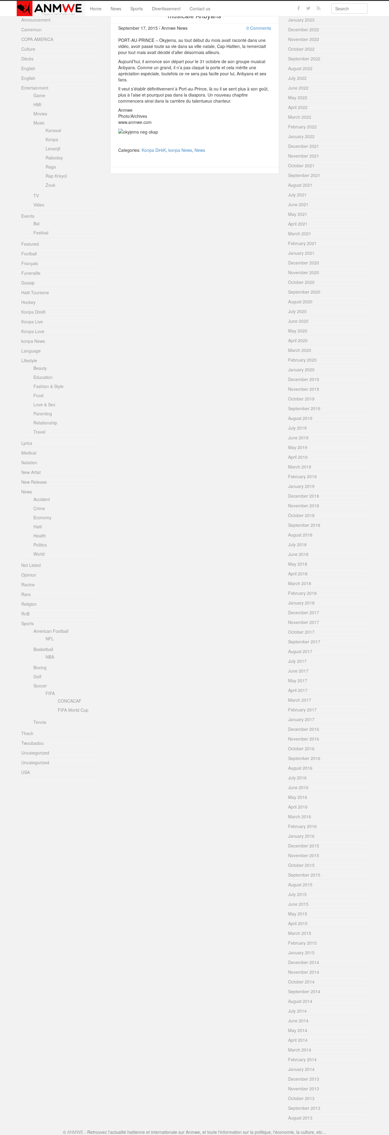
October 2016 (301, 748)
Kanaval (53, 130)
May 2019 (297, 447)
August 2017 (300, 651)
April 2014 (298, 1040)
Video (38, 205)
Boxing (39, 667)
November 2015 (303, 855)
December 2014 (303, 962)
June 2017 (298, 671)
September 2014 (304, 991)
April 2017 (298, 690)
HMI (37, 104)
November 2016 (303, 739)
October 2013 (301, 1098)
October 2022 (301, 49)
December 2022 (303, 29)
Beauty (40, 368)
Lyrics (26, 443)
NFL (50, 639)
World (39, 554)
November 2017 (303, 622)
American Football (50, 631)
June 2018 (298, 554)
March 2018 (299, 583)
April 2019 (298, 457)
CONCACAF (69, 701)
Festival (40, 233)
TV (36, 196)
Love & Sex (44, 404)
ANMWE (75, 1132)
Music (39, 123)
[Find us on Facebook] (298, 8)
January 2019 (301, 486)
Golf (37, 676)
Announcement (35, 20)
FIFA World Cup (73, 710)
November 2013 (303, 1089)
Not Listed (31, 565)
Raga (51, 167)
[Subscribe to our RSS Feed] (319, 8)
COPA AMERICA (37, 39)
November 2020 (303, 272)
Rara (26, 594)
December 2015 (303, 846)
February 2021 (302, 243)
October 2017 (301, 632)
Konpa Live (32, 322)
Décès (27, 59)
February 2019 (302, 476)
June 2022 (298, 88)
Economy (42, 517)
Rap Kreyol (56, 176)
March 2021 (299, 233)
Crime (39, 508)
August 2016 (300, 768)
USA (25, 772)
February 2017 (302, 710)
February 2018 (302, 593)
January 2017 (301, 719)
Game (39, 95)
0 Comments (258, 28)
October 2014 (301, 982)
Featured (30, 244)
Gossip (28, 283)
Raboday (54, 158)
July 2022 (297, 78)
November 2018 (303, 506)
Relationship (45, 423)
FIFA (50, 693)
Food (38, 395)
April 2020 (298, 340)
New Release (34, 482)
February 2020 (302, 360)
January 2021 (301, 253)
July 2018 (297, 544)
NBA (50, 657)
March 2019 (299, 467)
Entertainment (34, 88)
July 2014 (297, 1011)
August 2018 (300, 535)
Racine (28, 584)
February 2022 (302, 127)
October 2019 (301, 399)
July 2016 (297, 778)
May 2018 (297, 564)
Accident (41, 499)
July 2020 (297, 311)
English (28, 68)
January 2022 (301, 136)
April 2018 (298, 574)
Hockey (28, 302)
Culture (28, 49)
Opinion (28, 575)
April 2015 (298, 923)
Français (29, 263)
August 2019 (300, 418)
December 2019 (303, 379)
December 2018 (303, 496)
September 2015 (304, 875)
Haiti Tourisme (35, 292)
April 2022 (298, 107)
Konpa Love (32, 331)
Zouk (50, 185)
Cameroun (31, 29)
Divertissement (166, 8)
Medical (28, 453)
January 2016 (301, 836)
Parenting (42, 414)
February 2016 (302, 826)
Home (96, 8)
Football (29, 254)
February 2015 (302, 943)
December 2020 (303, 263)
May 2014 (297, 1030)
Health (39, 536)
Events (27, 216)
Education (43, 377)
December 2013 (303, 1079)
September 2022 (304, 59)
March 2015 (299, 933)
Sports (136, 8)
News (116, 8)
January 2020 (301, 369)
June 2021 (298, 204)
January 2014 (301, 1069)
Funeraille (30, 273)
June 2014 (298, 1020)
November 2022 (303, 39)
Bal (36, 223)
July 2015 (297, 894)
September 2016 (304, 758)
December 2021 (303, 146)
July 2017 (297, 661)
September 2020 (304, 292)
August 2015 (300, 884)
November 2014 (303, 972)
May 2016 (297, 797)
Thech (27, 733)
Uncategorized (35, 753)
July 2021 (297, 195)
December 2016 (303, 729)
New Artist (31, 472)
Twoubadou (32, 743)
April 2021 (298, 224)
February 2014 (302, 1059)
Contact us (200, 8)
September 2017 (304, 642)
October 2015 (301, 865)
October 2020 (301, 282)
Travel (39, 432)
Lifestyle (29, 360)
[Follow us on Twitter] (308, 8)
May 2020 (297, 331)
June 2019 (298, 438)
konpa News (180, 150)
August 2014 (300, 1001)
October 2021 (301, 165)
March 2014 (299, 1050)
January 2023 (301, 20)
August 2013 (300, 1118)
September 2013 (304, 1108)
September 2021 (304, 175)
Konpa (52, 139)
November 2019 (303, 389)
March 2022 (299, 117)
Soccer (40, 686)
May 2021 (297, 214)
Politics (40, 545)
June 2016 (298, 787)
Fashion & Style (48, 386)
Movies (40, 114)
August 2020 (300, 301)
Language (31, 351)
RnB (25, 614)
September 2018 (304, 525)
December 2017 (303, 612)
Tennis (39, 722)
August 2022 (300, 68)
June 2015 (298, 904)
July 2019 (297, 428)
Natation (29, 462)
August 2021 (300, 185)
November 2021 (303, 156)
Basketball (43, 649)
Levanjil (53, 148)
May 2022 (297, 97)
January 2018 (301, 603)
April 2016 (298, 807)
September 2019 (304, 408)
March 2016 (299, 816)
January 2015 (301, 952)
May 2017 (297, 680)
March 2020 (299, 350)
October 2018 (301, 515)
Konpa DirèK (154, 150)
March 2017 (299, 700)
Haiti (37, 526)
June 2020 (298, 321)
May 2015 (297, 914)
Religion (29, 604)
